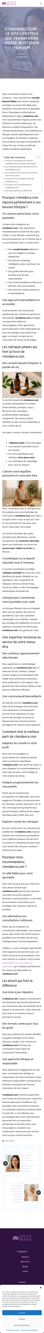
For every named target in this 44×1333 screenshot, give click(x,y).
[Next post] (38, 1192)
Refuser (22, 1319)
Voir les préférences (22, 1325)
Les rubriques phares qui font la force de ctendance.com (21, 168)
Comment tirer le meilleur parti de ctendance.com (19, 180)
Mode (25, 1266)
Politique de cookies (12, 1330)
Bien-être (10, 1140)
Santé (25, 1271)
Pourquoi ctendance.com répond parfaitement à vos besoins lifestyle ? (21, 162)
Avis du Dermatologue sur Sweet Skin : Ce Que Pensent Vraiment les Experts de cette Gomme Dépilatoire (16, 1193)
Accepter (22, 1313)
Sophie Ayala (23, 57)
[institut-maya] (9, 3)
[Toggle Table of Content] (36, 157)
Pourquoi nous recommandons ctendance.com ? (18, 186)
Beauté (25, 1256)
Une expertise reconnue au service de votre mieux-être (21, 174)
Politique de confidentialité (29, 1330)
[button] (40, 1287)
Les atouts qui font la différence (18, 190)
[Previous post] (5, 1163)
